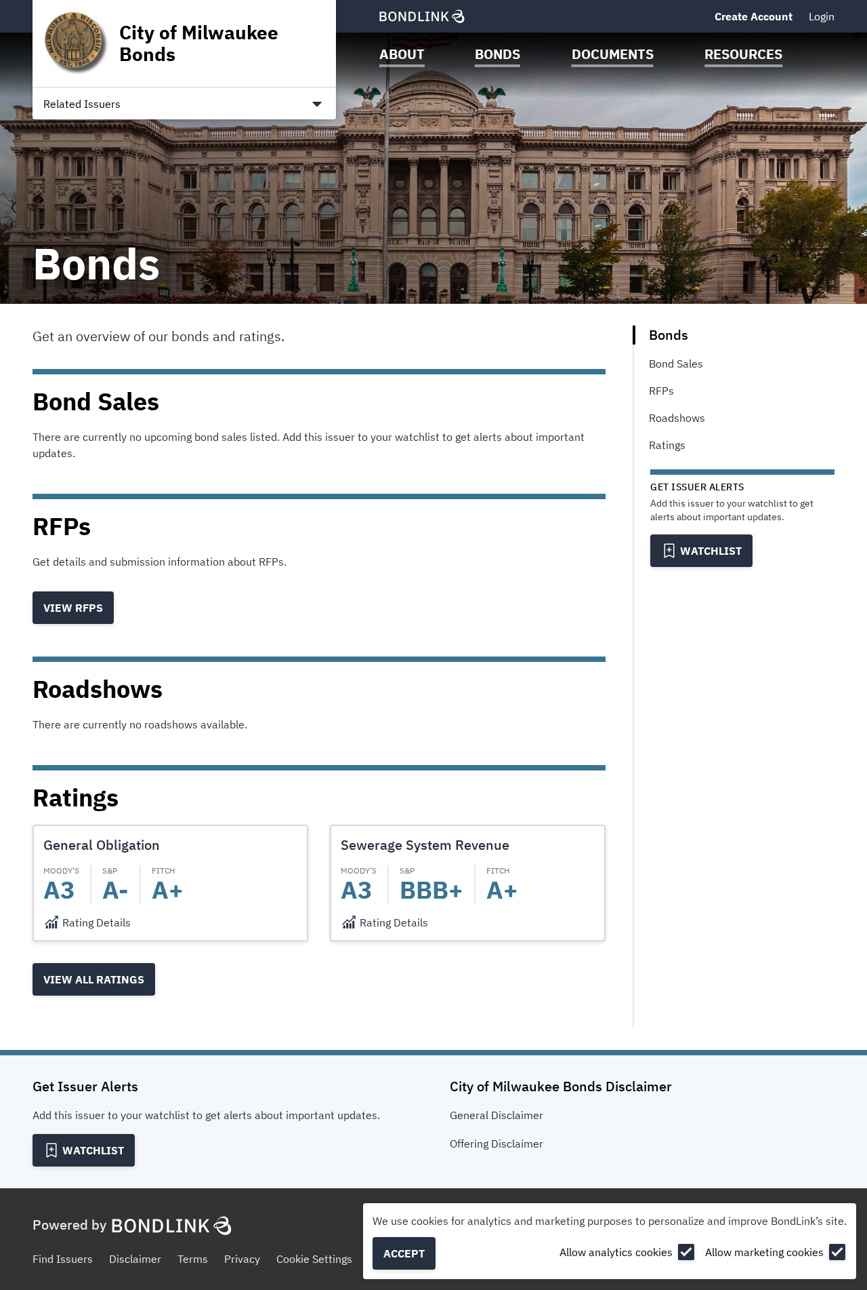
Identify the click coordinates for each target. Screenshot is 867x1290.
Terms (192, 1259)
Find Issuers (63, 1259)
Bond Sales (676, 363)
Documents (613, 54)
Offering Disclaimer (496, 1143)
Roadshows (677, 418)
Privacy (242, 1259)
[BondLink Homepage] (422, 16)
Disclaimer (135, 1259)
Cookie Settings (314, 1259)
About (402, 54)
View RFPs (73, 607)
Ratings (667, 445)
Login (821, 16)
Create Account (753, 16)
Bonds (497, 54)
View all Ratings (93, 979)
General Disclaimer (496, 1115)
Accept (404, 1253)
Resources (743, 54)
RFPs (661, 390)
